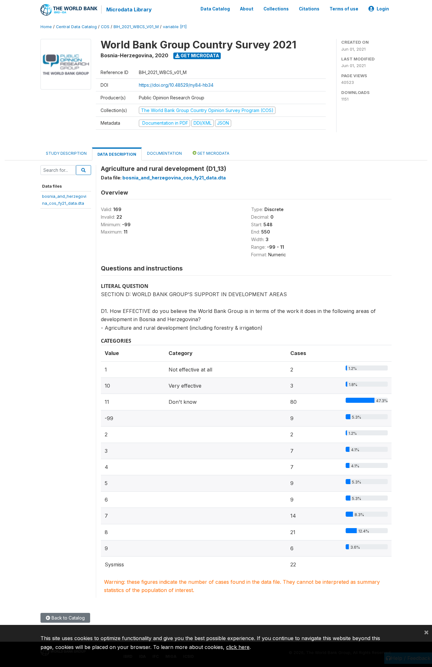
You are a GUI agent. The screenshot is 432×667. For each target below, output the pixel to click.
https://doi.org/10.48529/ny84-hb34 (176, 85)
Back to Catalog (67, 617)
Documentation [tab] (164, 153)
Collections (276, 8)
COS (105, 26)
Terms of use (344, 8)
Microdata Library (129, 9)
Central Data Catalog (76, 26)
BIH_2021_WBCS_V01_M (136, 26)
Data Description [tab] (116, 154)
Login (383, 8)
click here (238, 647)
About (246, 8)
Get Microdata (199, 55)
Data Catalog (215, 8)
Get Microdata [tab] (212, 153)
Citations (309, 8)
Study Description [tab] (66, 153)
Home (46, 26)
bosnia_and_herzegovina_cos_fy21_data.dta (174, 177)
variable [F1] (175, 26)
